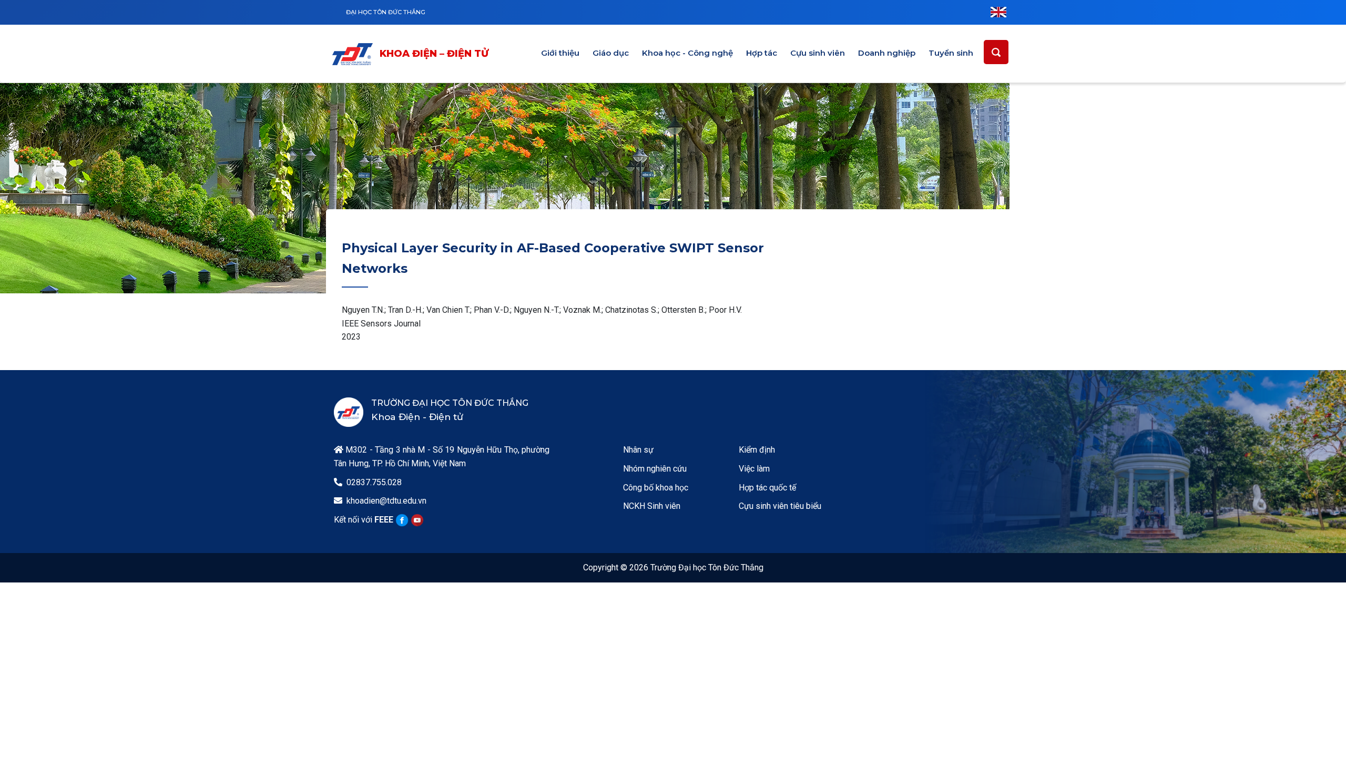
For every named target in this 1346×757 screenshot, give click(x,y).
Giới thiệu (560, 53)
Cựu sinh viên (817, 53)
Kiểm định (757, 450)
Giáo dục (611, 53)
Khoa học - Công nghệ (687, 53)
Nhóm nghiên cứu (655, 469)
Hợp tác (761, 53)
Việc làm (754, 469)
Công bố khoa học (655, 488)
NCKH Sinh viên (651, 506)
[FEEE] (355, 54)
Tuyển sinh (951, 53)
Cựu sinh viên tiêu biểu (780, 506)
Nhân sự (638, 450)
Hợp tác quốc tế (767, 488)
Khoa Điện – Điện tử (434, 53)
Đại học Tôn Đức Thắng (385, 12)
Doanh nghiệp (886, 53)
